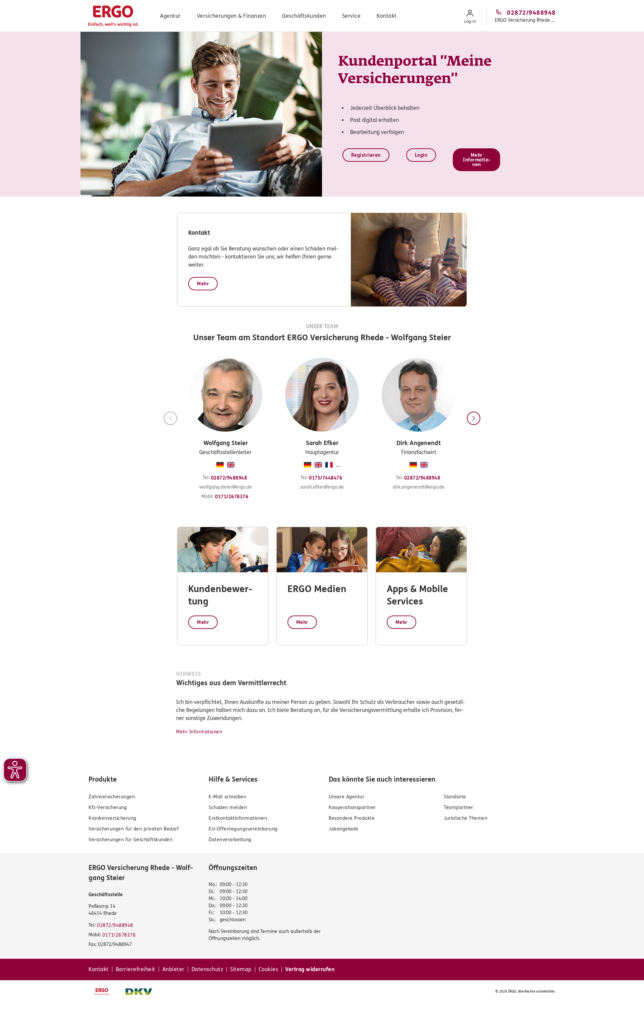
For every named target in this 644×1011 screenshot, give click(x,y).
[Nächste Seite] (473, 418)
